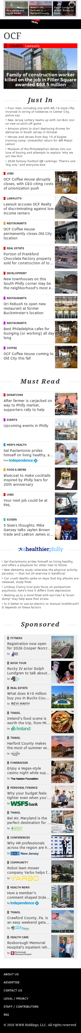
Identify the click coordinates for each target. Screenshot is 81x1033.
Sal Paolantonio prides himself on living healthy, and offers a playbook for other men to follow (37, 563)
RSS (6, 1014)
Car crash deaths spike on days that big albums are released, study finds (40, 580)
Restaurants (17, 223)
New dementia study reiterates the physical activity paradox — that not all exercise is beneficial (39, 571)
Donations (15, 395)
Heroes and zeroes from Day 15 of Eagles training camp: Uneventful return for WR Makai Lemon (38, 140)
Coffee (12, 348)
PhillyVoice (11, 24)
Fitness (16, 638)
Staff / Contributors (21, 1006)
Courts (16, 45)
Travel (15, 713)
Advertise (12, 982)
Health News (20, 887)
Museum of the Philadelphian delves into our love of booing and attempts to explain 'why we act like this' (39, 152)
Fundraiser (19, 763)
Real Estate (15, 248)
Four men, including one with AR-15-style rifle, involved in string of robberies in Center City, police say (40, 111)
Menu (73, 24)
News (35, 22)
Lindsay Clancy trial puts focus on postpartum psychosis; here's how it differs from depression (36, 588)
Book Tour (18, 663)
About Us (11, 974)
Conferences (20, 837)
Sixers (12, 519)
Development (17, 273)
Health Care (19, 937)
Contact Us (13, 990)
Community (19, 862)
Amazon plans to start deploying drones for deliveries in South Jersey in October (37, 130)
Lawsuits (32, 45)
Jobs (10, 173)
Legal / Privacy (16, 998)
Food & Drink (16, 470)
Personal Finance (24, 788)
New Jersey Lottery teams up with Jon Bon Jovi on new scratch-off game (39, 122)
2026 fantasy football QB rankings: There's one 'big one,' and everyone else (40, 163)
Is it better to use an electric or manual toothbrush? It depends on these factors (40, 605)
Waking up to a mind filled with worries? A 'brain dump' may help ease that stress (38, 597)
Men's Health (17, 445)
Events (12, 420)
